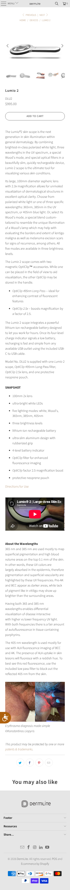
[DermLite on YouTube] (47, 847)
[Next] (62, 46)
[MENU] (2, 3)
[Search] (56, 3)
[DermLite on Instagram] (35, 847)
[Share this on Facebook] (30, 763)
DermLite (22, 859)
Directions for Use (17, 486)
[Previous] (8, 46)
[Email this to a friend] (49, 763)
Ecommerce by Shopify (35, 864)
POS (54, 859)
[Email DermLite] (22, 847)
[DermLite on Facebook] (28, 847)
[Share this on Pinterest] (39, 763)
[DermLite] (35, 3)
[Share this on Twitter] (20, 763)
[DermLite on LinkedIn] (41, 847)
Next (42, 15)
